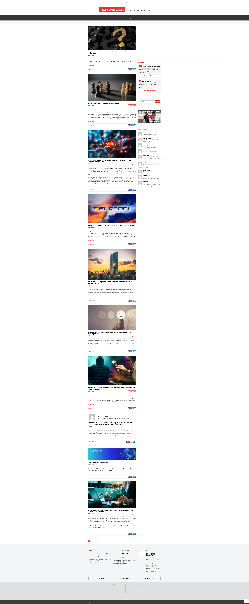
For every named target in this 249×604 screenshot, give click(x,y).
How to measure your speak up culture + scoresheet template (151, 66)
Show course (91, 565)
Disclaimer (118, 602)
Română (145, 2)
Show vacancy (116, 566)
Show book (140, 573)
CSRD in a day (92, 551)
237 (97, 540)
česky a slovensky (157, 2)
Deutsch (136, 2)
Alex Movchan (146, 155)
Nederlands (121, 2)
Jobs (131, 18)
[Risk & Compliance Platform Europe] (124, 9)
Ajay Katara (145, 181)
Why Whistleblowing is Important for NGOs (103, 103)
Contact (89, 2)
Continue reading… (91, 65)
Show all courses (100, 578)
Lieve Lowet (146, 133)
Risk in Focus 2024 (146, 81)
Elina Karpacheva (147, 138)
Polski (140, 2)
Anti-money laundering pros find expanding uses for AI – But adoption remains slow (109, 161)
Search (157, 101)
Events (105, 18)
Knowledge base (148, 18)
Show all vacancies (124, 578)
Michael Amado (146, 150)
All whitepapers (150, 94)
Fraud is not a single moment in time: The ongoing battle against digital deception (111, 388)
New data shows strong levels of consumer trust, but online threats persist (109, 333)
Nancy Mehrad (146, 175)
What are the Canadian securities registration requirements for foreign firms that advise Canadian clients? (111, 423)
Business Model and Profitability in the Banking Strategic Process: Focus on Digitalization (151, 553)
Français (131, 2)
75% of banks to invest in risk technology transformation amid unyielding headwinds (110, 511)
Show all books (149, 578)
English (126, 2)
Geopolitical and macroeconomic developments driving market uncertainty (110, 52)
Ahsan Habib (146, 144)
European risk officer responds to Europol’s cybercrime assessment (112, 225)
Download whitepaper (149, 75)
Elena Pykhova (146, 162)
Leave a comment (91, 69)
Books (138, 18)
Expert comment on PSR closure (99, 462)
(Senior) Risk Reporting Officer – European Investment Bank (127, 552)
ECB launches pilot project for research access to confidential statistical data (110, 282)
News (98, 18)
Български (150, 2)
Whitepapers (114, 18)
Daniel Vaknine (146, 170)
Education (124, 18)
